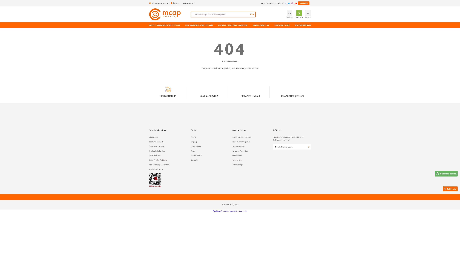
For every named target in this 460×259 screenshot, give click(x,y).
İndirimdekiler (237, 155)
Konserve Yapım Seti (240, 151)
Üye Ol (193, 137)
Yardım (193, 151)
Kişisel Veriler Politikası (158, 160)
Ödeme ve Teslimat (156, 146)
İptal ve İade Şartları (157, 151)
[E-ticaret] (230, 211)
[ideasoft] (217, 211)
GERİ (221, 68)
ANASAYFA (240, 68)
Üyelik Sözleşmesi (156, 169)
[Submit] (308, 147)
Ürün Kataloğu (237, 164)
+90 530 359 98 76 (189, 3)
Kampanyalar (237, 160)
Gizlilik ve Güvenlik (156, 142)
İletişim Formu (196, 155)
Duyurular (194, 160)
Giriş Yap (194, 142)
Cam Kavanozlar (238, 146)
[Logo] (165, 14)
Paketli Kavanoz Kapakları (242, 137)
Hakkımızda (153, 137)
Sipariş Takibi (196, 146)
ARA (252, 14)
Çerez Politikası (155, 155)
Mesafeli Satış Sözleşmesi (159, 164)
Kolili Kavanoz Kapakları (241, 142)
